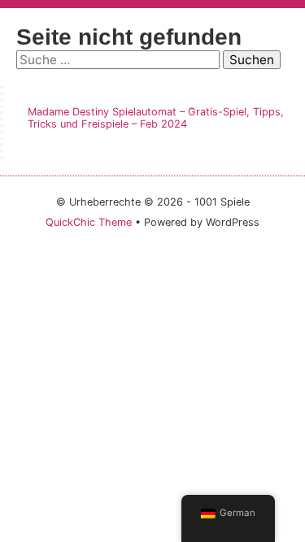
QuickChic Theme (89, 222)
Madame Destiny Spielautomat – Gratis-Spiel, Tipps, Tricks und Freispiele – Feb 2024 (156, 118)
